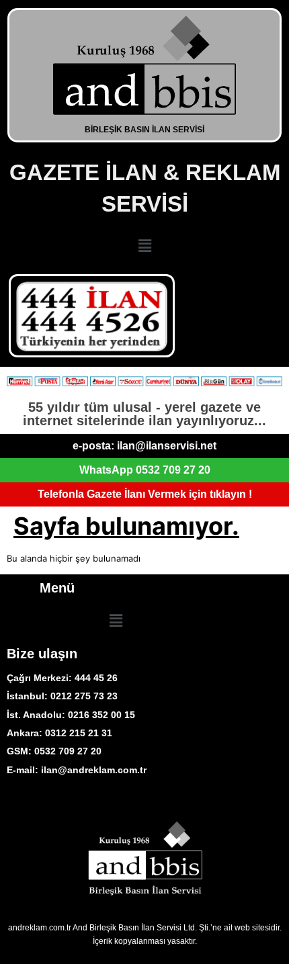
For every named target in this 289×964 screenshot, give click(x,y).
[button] (144, 245)
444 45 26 (96, 677)
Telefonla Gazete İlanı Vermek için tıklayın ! (145, 494)
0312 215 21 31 (78, 733)
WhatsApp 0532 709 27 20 (144, 470)
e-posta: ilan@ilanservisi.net (144, 445)
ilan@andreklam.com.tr (94, 769)
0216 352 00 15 (101, 714)
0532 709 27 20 (67, 751)
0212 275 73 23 (83, 696)
